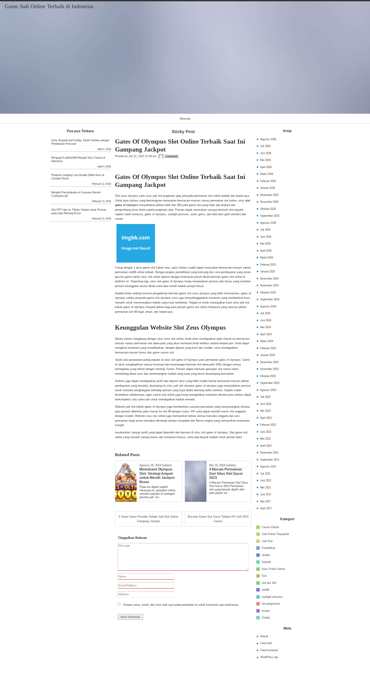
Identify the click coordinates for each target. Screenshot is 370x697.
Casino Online (270, 527)
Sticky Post (183, 131)
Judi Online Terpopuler (275, 534)
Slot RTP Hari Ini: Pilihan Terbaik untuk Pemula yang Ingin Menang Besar (78, 211)
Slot (264, 575)
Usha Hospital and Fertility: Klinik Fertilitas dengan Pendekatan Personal (80, 142)
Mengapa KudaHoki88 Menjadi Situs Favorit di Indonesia (78, 159)
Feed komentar (269, 650)
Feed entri (266, 643)
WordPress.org (269, 657)
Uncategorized (270, 603)
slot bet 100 (269, 582)
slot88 (265, 589)
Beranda (185, 118)
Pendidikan (268, 548)
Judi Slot (267, 540)
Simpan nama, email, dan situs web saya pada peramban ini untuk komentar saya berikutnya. (181, 604)
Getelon (167, 465)
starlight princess (272, 596)
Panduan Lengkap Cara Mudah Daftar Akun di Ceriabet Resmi (77, 176)
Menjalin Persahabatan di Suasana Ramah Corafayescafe (76, 194)
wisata (266, 610)
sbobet (266, 554)
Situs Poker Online (273, 568)
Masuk (264, 636)
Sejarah (266, 561)
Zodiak (266, 617)
